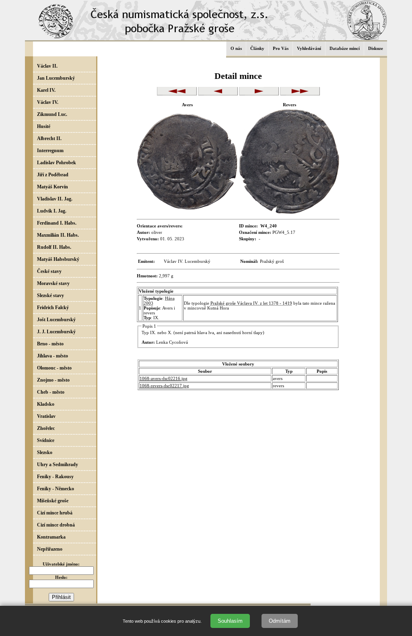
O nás (236, 48)
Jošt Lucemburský (56, 319)
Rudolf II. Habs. (54, 247)
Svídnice (45, 440)
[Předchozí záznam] (177, 93)
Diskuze (375, 48)
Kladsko (45, 404)
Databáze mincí (345, 48)
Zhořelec (46, 428)
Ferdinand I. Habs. (56, 223)
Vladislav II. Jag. (54, 199)
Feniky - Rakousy (55, 476)
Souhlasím (230, 621)
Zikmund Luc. (52, 114)
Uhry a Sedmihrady (57, 464)
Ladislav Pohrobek (56, 162)
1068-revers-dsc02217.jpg (164, 385)
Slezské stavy (50, 295)
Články (257, 48)
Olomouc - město (54, 368)
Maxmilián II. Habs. (58, 235)
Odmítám (279, 621)
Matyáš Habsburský (58, 259)
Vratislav (46, 416)
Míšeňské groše (52, 501)
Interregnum (50, 150)
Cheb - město (50, 392)
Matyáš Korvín (52, 187)
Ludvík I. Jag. (51, 211)
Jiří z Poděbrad (52, 175)
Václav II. (47, 66)
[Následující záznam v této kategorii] (259, 93)
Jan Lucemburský (56, 78)
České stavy (49, 271)
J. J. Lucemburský (56, 332)
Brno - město (50, 344)
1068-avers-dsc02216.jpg (163, 378)
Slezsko (44, 452)
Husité (43, 126)
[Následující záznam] (300, 93)
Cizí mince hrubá (54, 513)
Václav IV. (47, 102)
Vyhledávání (309, 48)
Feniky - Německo (55, 488)
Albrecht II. (49, 138)
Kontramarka (51, 537)
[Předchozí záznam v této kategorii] (218, 93)
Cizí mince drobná (56, 525)
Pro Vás (280, 48)
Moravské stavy (53, 283)
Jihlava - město (52, 356)
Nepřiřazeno (49, 549)
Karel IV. (46, 90)
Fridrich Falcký (53, 307)
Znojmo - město (53, 380)
